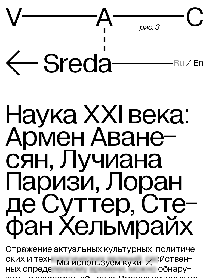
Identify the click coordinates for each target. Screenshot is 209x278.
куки (132, 262)
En (198, 63)
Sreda (58, 63)
